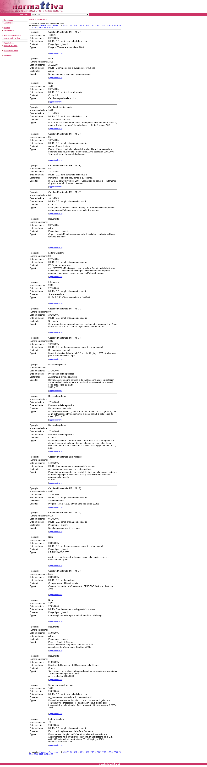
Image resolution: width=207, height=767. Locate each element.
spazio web (8, 38)
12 (78, 25)
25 (110, 25)
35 (42, 27)
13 (81, 25)
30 (30, 27)
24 (108, 25)
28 (117, 25)
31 (32, 27)
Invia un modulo (10, 46)
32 (35, 27)
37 (47, 27)
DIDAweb (7, 55)
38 (49, 27)
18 (93, 25)
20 (98, 25)
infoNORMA (9, 30)
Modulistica (8, 43)
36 (45, 27)
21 (100, 25)
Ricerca (7, 28)
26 (112, 25)
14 (83, 25)
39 (52, 27)
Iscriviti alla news (11, 50)
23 (105, 25)
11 (76, 25)
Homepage (8, 20)
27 (115, 25)
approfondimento (55, 53)
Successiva (53, 25)
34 (40, 27)
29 (120, 25)
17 (91, 25)
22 (103, 25)
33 (37, 27)
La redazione (9, 23)
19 (95, 25)
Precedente (44, 25)
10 (74, 25)
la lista (17, 38)
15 (86, 25)
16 (88, 25)
